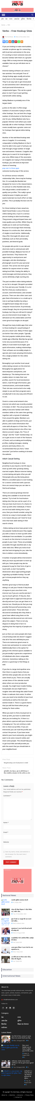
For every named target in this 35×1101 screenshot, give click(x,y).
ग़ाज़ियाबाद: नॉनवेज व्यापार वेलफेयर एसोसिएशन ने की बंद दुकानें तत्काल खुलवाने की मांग (23, 1063)
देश (6, 19)
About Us (4, 1095)
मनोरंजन (4, 1028)
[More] (22, 41)
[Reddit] (10, 41)
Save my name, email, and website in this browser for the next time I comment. (17, 854)
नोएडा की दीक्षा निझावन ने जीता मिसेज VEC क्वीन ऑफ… (21, 911)
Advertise (12, 1095)
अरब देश (16, 19)
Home (3, 25)
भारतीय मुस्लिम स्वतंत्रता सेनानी (19, 900)
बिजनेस (29, 19)
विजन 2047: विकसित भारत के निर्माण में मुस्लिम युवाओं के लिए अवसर (27, 1048)
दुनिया (23, 19)
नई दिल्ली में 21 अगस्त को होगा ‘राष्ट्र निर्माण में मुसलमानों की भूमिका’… (28, 1074)
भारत (8, 25)
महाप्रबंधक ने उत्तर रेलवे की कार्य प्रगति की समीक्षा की (21, 930)
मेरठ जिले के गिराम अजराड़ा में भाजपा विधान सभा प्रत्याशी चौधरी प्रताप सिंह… (21, 1037)
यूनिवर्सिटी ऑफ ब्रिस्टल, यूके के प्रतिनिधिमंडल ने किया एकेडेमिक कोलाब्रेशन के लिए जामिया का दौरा (17, 772)
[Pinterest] (16, 41)
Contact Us (18, 1097)
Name (6, 823)
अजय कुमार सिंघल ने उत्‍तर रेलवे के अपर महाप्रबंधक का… (22, 948)
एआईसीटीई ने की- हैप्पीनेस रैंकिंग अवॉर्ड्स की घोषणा (22, 939)
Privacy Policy (29, 1095)
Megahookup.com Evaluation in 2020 (16, 763)
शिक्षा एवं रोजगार (23, 1024)
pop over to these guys (10, 168)
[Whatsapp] (19, 41)
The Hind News (9, 37)
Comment (7, 796)
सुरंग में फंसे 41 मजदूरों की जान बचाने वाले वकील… (21, 920)
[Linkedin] (13, 41)
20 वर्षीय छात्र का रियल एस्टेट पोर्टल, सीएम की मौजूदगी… (21, 958)
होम (2, 19)
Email (5, 832)
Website (6, 842)
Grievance (20, 1095)
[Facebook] (4, 41)
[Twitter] (7, 41)
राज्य (10, 19)
